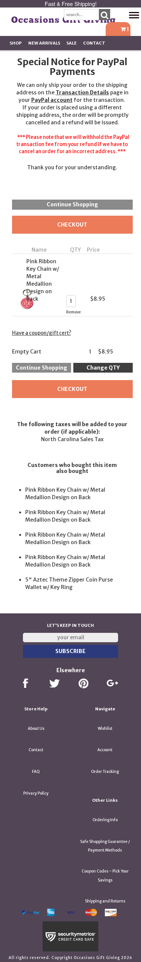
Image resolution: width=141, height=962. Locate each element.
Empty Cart (26, 351)
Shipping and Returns (105, 901)
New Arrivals (44, 43)
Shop (16, 43)
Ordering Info (105, 819)
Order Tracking (105, 771)
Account (104, 749)
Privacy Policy (36, 793)
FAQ (36, 771)
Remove (73, 312)
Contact (94, 43)
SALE (72, 43)
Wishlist (105, 728)
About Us (36, 728)
